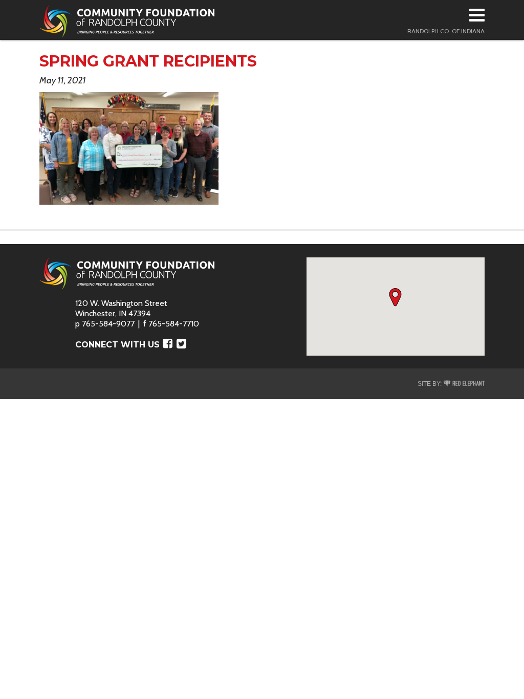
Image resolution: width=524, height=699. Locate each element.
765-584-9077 (108, 324)
